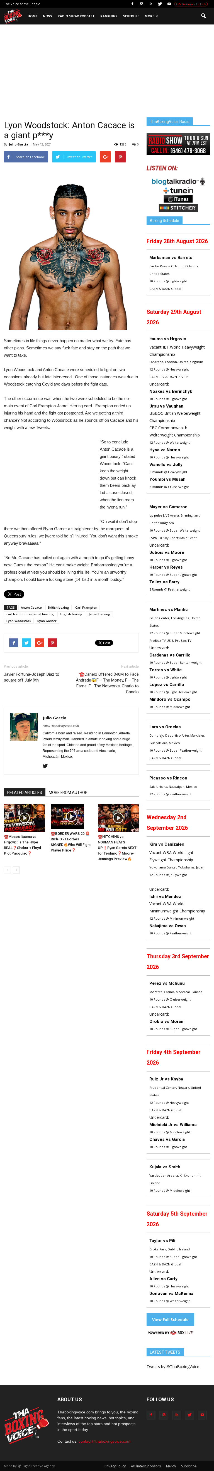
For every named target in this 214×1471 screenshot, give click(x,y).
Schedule (131, 16)
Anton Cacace (31, 607)
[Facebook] (132, 4)
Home (32, 16)
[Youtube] (169, 4)
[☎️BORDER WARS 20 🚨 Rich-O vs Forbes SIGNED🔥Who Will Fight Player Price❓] (71, 816)
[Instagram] (141, 4)
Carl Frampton (86, 607)
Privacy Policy (115, 1466)
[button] (203, 16)
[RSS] (151, 4)
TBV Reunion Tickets (191, 4)
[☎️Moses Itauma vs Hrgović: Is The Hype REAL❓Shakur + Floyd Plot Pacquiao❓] (24, 818)
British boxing (58, 607)
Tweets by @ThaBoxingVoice (173, 1366)
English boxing (71, 614)
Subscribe (189, 1466)
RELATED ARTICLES (24, 792)
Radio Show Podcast (76, 16)
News (47, 16)
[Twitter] (160, 4)
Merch (171, 1466)
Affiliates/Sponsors (146, 1466)
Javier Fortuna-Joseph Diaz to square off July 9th (31, 677)
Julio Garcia (18, 144)
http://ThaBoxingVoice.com (61, 725)
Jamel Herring (99, 614)
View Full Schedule (170, 1319)
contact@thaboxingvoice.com (104, 1441)
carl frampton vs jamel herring (30, 614)
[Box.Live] (170, 1333)
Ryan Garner (47, 621)
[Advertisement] (107, 76)
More (149, 16)
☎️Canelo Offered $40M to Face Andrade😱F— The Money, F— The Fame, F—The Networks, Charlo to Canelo (107, 683)
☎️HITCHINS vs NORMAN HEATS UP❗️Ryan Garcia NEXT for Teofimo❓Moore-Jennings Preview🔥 (117, 848)
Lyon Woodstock (18, 621)
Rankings (108, 16)
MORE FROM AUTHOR (68, 792)
